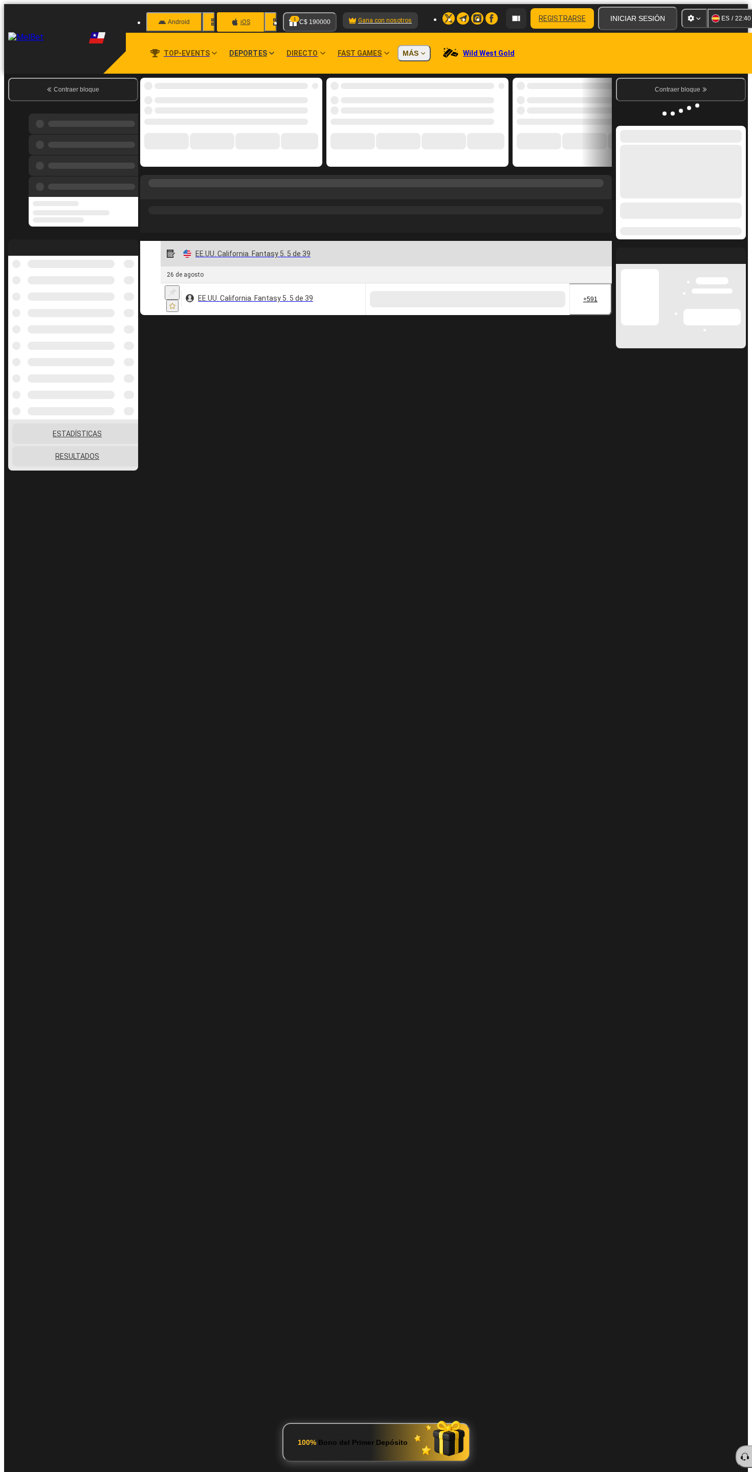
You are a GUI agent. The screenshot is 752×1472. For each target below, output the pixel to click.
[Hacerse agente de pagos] (516, 18)
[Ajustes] (694, 18)
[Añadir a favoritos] (172, 306)
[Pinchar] (172, 292)
